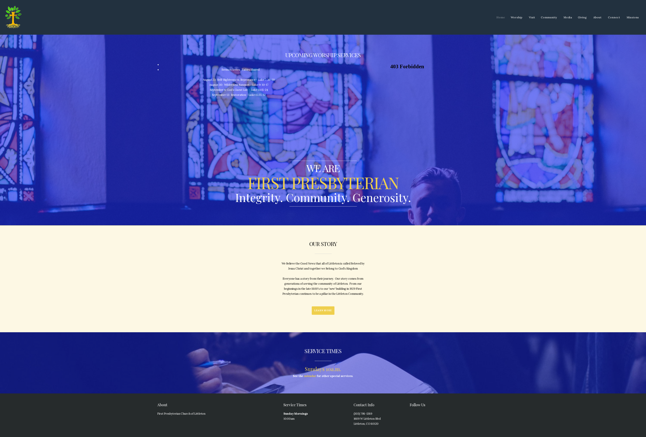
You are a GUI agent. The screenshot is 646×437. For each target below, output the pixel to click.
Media (568, 17)
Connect (614, 17)
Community (549, 17)
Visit (532, 17)
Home (500, 17)
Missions (633, 17)
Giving (583, 17)
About (597, 17)
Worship (517, 17)
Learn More (323, 310)
